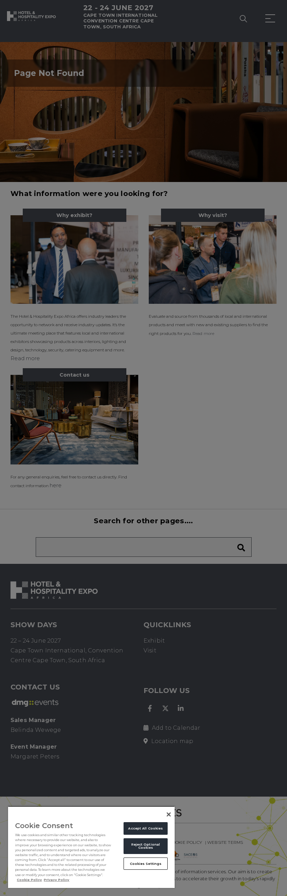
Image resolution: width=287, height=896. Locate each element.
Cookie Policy (29, 880)
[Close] (169, 814)
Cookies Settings (146, 864)
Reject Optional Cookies (145, 845)
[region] (91, 847)
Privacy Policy (56, 880)
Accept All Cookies (145, 828)
